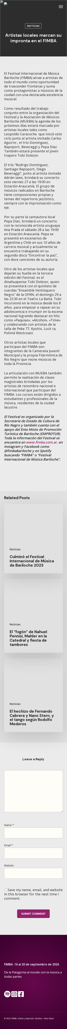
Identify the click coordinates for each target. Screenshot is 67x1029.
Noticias (33, 26)
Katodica (38, 1018)
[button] (61, 6)
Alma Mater (49, 1018)
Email (8, 845)
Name (9, 825)
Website (9, 865)
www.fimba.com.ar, (42, 442)
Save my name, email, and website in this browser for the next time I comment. (33, 894)
